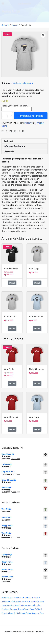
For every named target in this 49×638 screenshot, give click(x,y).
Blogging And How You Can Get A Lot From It (21, 597)
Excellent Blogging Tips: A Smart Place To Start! (22, 609)
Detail (12, 283)
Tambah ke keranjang (30, 115)
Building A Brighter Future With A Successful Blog (23, 601)
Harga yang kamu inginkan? (15, 105)
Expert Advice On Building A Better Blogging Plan (23, 613)
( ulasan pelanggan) (23, 83)
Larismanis (24, 3)
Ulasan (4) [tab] (9, 151)
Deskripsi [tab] (8, 141)
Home (6, 25)
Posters (15, 25)
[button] (43, 35)
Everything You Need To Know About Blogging (21, 605)
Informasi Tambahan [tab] (14, 146)
